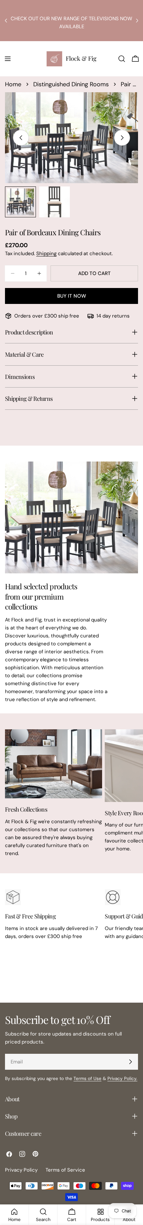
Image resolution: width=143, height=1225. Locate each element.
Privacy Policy (21, 1170)
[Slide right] (122, 138)
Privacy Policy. (122, 1078)
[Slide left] (21, 138)
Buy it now (71, 296)
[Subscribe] (130, 1062)
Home (13, 84)
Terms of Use (87, 1078)
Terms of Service (65, 1170)
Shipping (46, 253)
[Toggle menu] (7, 58)
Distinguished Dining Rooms (71, 84)
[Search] (121, 58)
